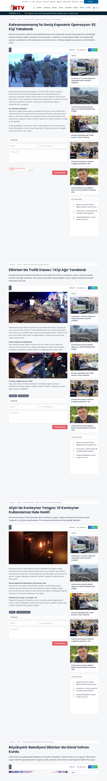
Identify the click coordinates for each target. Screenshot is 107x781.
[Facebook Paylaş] (89, 49)
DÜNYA (82, 8)
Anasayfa (12, 19)
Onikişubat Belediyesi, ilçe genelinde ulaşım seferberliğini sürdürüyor (49, 13)
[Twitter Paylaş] (92, 49)
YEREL (18, 742)
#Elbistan (13, 396)
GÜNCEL (39, 8)
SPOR (60, 8)
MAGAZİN (68, 8)
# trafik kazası (23, 396)
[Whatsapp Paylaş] (96, 49)
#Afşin (12, 612)
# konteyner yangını (23, 612)
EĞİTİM (75, 8)
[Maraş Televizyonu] (17, 8)
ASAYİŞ (19, 19)
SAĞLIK (88, 8)
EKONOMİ (47, 8)
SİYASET (54, 8)
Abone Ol (72, 50)
